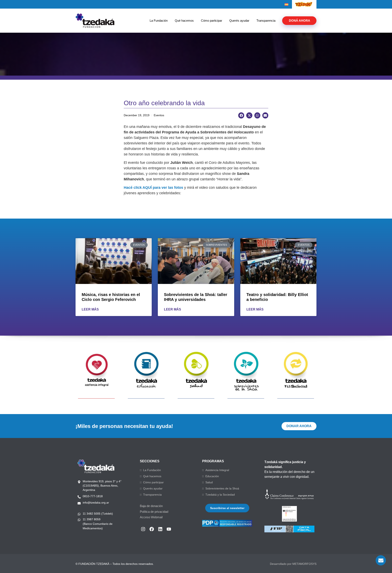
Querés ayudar (239, 20)
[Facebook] (151, 529)
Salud (209, 482)
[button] (241, 115)
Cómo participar (211, 20)
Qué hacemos (184, 20)
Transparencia (265, 20)
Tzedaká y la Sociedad (220, 494)
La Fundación (159, 20)
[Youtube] (169, 529)
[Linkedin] (160, 529)
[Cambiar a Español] (286, 4)
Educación (212, 476)
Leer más (90, 309)
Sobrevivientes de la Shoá (222, 488)
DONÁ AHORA (299, 20)
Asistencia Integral (217, 470)
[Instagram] (143, 529)
